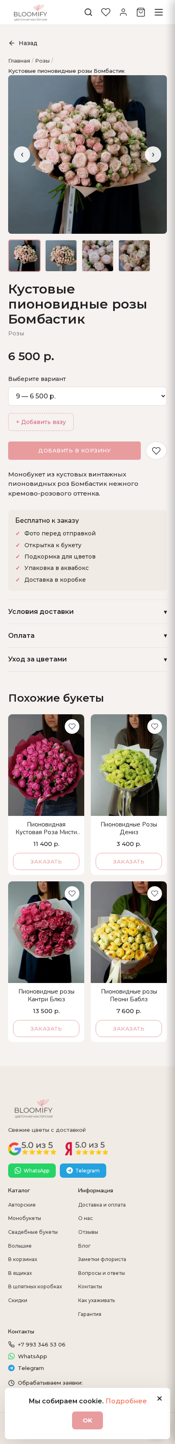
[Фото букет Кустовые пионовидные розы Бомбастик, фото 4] (134, 255)
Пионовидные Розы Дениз (129, 829)
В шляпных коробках (35, 1286)
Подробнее (126, 1401)
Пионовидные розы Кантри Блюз (46, 996)
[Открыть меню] (159, 12)
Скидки (17, 1300)
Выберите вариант (37, 379)
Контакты (90, 1286)
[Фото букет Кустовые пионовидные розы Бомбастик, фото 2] (61, 255)
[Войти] (123, 12)
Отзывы (88, 1232)
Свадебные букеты (33, 1232)
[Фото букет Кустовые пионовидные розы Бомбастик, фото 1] (24, 255)
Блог (84, 1246)
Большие (20, 1246)
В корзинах (22, 1259)
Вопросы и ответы (101, 1273)
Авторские (22, 1205)
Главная (19, 60)
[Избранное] (106, 12)
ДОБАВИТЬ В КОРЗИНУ (74, 450)
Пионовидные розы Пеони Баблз (129, 996)
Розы (42, 60)
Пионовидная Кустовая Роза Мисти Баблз (46, 829)
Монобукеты (24, 1218)
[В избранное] (156, 450)
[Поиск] (88, 12)
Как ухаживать (96, 1300)
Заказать (46, 861)
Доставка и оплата (102, 1205)
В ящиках (20, 1273)
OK (87, 1420)
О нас (85, 1218)
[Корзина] (141, 12)
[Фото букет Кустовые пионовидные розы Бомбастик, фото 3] (97, 255)
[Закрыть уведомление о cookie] (159, 1398)
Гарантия (89, 1314)
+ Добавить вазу (41, 422)
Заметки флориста (102, 1259)
